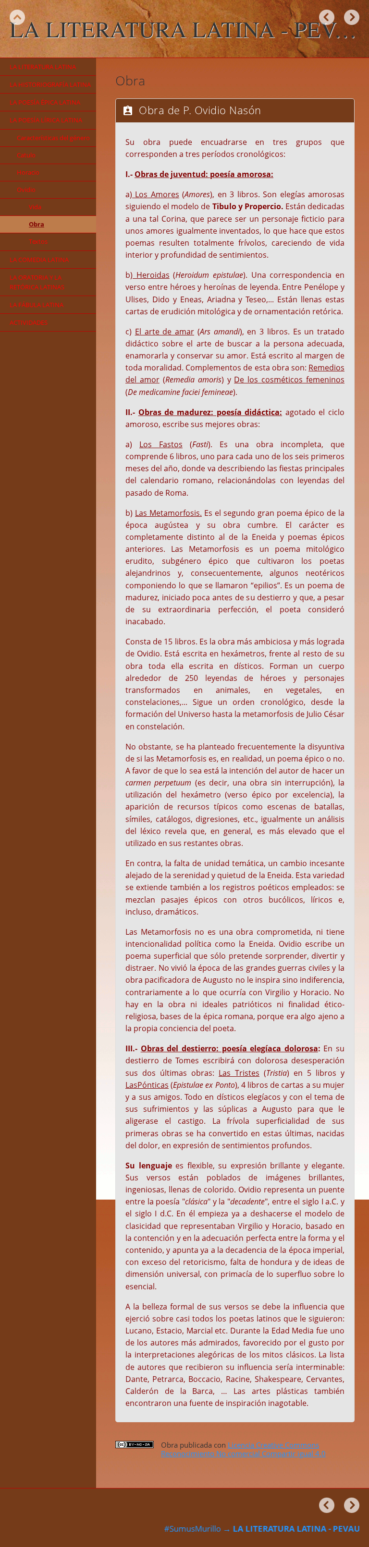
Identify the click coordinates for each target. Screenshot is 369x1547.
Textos (38, 241)
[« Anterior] (326, 17)
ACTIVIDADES (29, 322)
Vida (35, 206)
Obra (36, 224)
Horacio (28, 172)
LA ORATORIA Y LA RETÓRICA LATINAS (37, 282)
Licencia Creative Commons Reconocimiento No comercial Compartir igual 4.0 (243, 1449)
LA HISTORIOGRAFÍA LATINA (50, 84)
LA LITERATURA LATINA (43, 66)
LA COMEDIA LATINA (39, 259)
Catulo (26, 155)
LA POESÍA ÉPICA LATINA (45, 102)
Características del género (53, 137)
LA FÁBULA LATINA (36, 304)
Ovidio (26, 189)
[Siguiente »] (351, 17)
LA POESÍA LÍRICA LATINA (46, 120)
